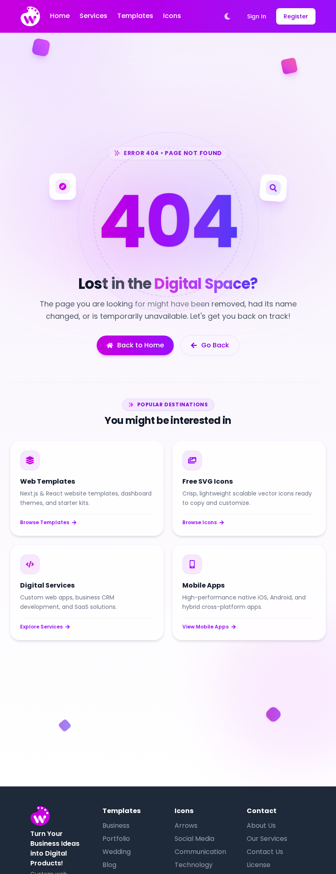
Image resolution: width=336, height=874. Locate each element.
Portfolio (116, 838)
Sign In (256, 16)
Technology (194, 864)
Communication (200, 851)
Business (115, 825)
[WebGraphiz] (30, 16)
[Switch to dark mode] (227, 16)
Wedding (116, 851)
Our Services (267, 838)
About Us (261, 825)
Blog (109, 864)
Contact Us (265, 851)
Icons (172, 15)
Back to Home (140, 345)
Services (93, 15)
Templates (135, 15)
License (258, 864)
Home (60, 15)
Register (296, 16)
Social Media (194, 838)
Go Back (215, 345)
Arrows (186, 825)
